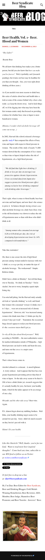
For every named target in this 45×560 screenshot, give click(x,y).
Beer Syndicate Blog (22, 4)
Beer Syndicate (33, 485)
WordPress (27, 556)
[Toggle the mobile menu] (3, 5)
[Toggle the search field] (41, 5)
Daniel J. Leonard (10, 46)
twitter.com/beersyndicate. (16, 457)
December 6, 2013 (29, 46)
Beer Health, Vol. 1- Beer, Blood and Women (19, 39)
